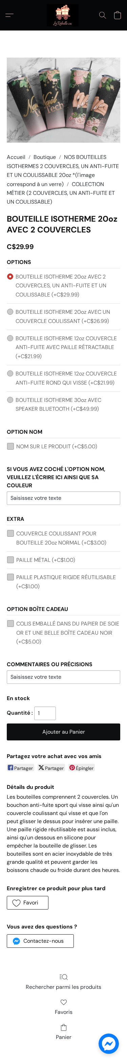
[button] (63, 15)
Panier (63, 1037)
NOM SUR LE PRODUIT (56, 446)
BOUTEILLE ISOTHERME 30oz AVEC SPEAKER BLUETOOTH (58, 404)
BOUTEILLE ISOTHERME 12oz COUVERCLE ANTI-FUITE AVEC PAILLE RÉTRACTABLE (66, 347)
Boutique (45, 157)
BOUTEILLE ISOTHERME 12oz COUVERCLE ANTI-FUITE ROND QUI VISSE (66, 378)
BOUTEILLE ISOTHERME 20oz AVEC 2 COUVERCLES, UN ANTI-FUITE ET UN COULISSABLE (61, 285)
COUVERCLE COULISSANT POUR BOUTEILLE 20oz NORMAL (61, 538)
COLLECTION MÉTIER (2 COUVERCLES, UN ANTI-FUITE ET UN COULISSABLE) (61, 193)
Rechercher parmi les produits (63, 986)
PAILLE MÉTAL (45, 560)
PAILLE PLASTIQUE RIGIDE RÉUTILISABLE (66, 582)
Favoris (63, 1012)
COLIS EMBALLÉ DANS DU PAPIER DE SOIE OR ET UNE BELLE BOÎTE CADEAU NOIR (67, 632)
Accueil (16, 157)
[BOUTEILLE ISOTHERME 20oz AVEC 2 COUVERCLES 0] (63, 100)
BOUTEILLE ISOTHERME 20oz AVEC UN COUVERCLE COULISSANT (63, 316)
